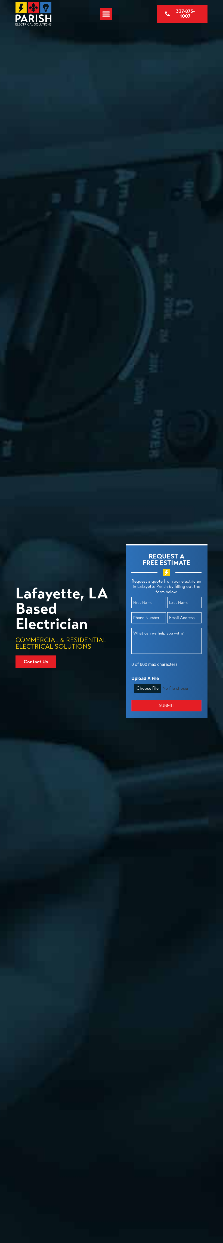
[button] (106, 14)
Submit (166, 705)
